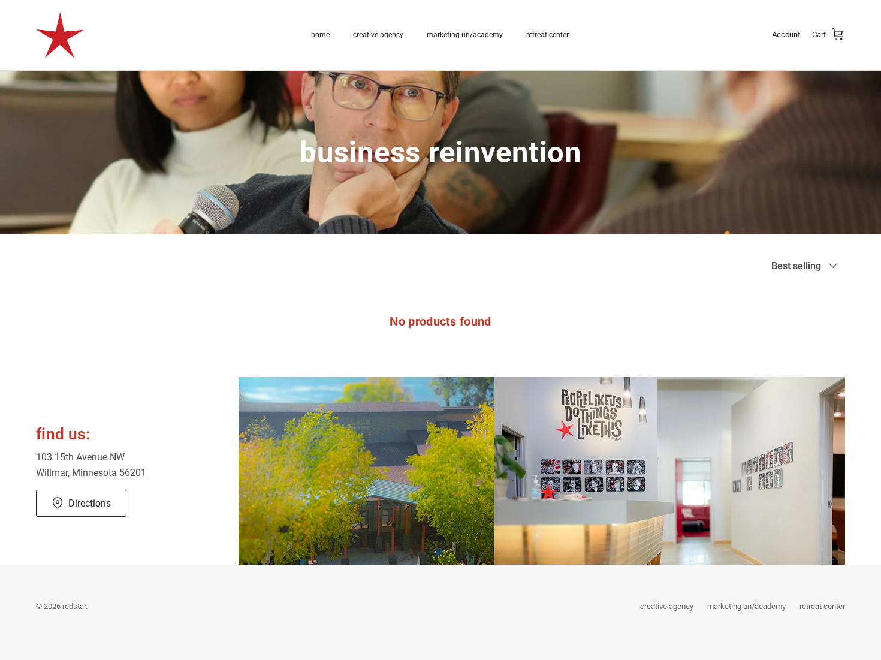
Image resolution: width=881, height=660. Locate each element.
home (320, 35)
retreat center (547, 35)
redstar (74, 606)
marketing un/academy (465, 35)
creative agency (378, 35)
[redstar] (60, 35)
